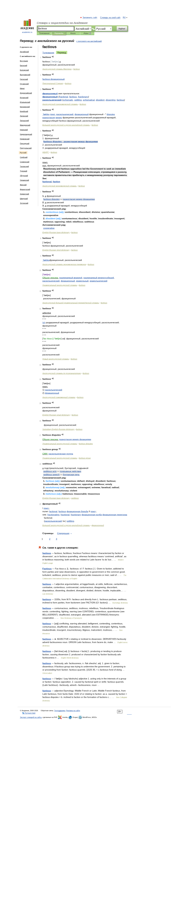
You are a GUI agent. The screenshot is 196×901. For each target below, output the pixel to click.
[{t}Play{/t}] (53, 57)
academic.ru (27, 32)
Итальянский (25, 102)
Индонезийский (26, 93)
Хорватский (24, 194)
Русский (23, 153)
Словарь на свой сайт (110, 18)
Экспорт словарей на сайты (31, 717)
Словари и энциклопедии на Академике (62, 22)
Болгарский (24, 70)
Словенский (24, 162)
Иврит (22, 88)
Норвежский (24, 139)
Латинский (24, 116)
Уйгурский (24, 176)
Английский (24, 52)
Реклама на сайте (73, 710)
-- (66, 125)
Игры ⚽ (87, 33)
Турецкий (23, 171)
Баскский (23, 65)
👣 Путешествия (28, 713)
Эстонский (24, 203)
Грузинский (24, 84)
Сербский (23, 157)
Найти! (122, 28)
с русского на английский (89, 41)
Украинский (24, 180)
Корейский (24, 111)
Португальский (26, 148)
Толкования (44, 33)
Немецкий (24, 130)
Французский (25, 189)
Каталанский (25, 107)
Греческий (24, 79)
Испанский (24, 98)
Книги (73, 33)
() (43, 322)
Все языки (24, 61)
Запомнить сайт (90, 18)
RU (124, 18)
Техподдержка (59, 710)
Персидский (24, 143)
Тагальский (24, 166)
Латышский (24, 120)
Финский (23, 185)
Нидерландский (26, 134)
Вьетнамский (25, 75)
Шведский (24, 198)
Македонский (25, 125)
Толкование (48, 52)
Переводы (58, 33)
